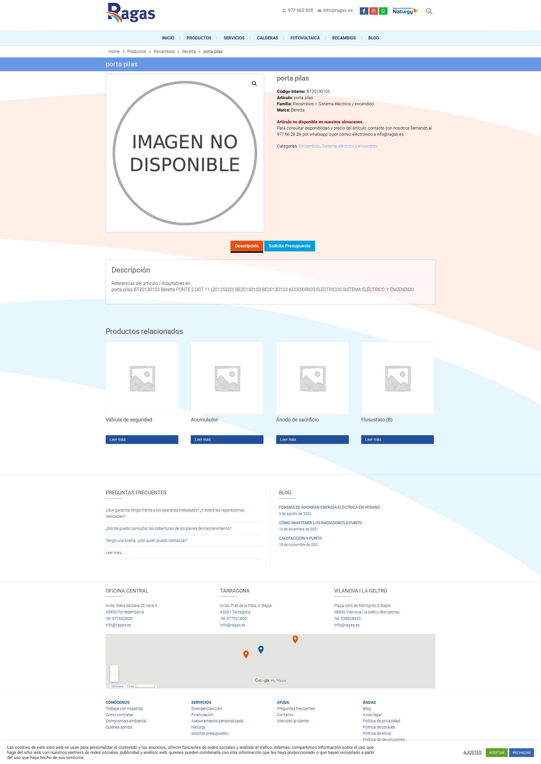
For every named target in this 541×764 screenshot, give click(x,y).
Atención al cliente (293, 721)
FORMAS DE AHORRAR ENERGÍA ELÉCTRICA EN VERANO (329, 507)
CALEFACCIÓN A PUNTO (300, 538)
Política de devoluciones (384, 739)
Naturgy (198, 727)
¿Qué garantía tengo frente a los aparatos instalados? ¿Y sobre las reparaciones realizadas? (175, 513)
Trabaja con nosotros (124, 708)
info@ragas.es (338, 10)
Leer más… (115, 552)
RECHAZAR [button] (522, 752)
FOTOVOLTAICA (305, 38)
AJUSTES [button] (473, 752)
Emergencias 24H (206, 708)
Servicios (234, 38)
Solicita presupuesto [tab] (290, 246)
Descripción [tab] (247, 246)
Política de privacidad (381, 721)
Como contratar (120, 714)
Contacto (285, 714)
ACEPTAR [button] (496, 752)
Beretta (189, 51)
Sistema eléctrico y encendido (349, 146)
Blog (373, 38)
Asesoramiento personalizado (217, 721)
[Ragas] (132, 13)
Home (114, 51)
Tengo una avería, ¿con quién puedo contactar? (146, 540)
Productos (199, 38)
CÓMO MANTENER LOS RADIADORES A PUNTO (320, 522)
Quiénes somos (119, 727)
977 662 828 (300, 10)
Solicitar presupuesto (209, 733)
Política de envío (377, 733)
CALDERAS (267, 38)
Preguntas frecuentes (296, 708)
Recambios (344, 38)
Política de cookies (379, 727)
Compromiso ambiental (126, 721)
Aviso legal (372, 714)
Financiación (202, 714)
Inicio (168, 38)
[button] (254, 84)
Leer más (118, 439)
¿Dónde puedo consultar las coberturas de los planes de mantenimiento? (168, 528)
